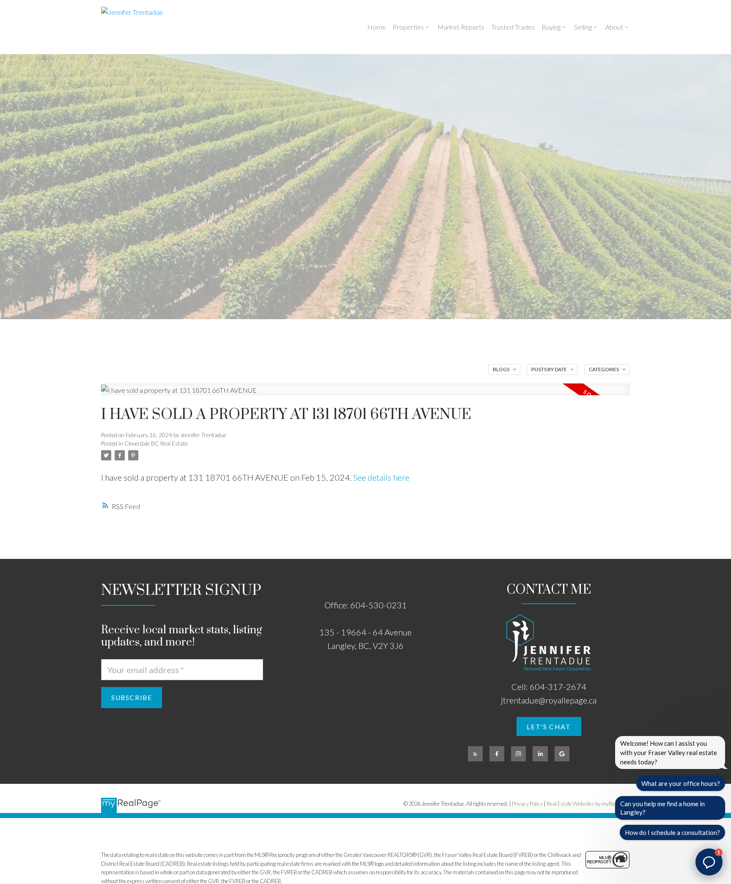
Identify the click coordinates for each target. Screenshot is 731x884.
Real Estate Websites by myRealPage (588, 803)
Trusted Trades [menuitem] (513, 27)
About (614, 27)
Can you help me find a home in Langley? (662, 808)
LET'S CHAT (549, 727)
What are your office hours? (680, 783)
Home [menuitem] (376, 27)
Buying (551, 27)
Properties (408, 27)
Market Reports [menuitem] (460, 27)
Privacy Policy (527, 803)
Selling (583, 27)
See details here (381, 477)
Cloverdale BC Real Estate (156, 443)
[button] (549, 726)
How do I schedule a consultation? (672, 832)
